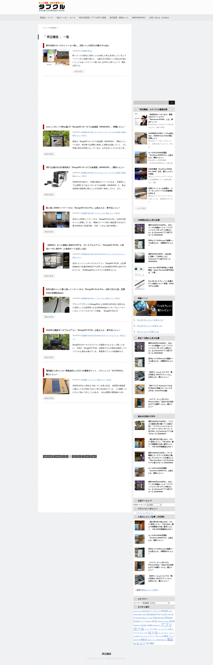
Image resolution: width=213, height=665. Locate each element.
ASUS (144, 614)
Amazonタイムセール (151, 611)
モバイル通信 (162, 636)
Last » (94, 456)
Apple (170, 611)
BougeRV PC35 (100, 254)
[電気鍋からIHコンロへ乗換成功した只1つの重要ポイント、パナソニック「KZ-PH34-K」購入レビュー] (56, 395)
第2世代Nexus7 (161, 640)
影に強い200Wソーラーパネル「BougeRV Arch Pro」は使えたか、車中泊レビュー (83, 208)
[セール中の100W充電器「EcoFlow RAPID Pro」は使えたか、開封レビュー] (141, 163)
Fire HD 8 (164, 614)
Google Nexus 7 (142, 618)
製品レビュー (76, 135)
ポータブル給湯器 (115, 132)
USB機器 (150, 625)
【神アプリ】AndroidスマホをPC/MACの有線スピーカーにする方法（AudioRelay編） (160, 388)
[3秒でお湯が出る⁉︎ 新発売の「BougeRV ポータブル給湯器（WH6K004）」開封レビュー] (56, 188)
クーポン (154, 629)
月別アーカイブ (139, 505)
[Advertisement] (63, 99)
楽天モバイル (152, 640)
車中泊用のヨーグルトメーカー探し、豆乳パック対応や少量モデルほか (77, 45)
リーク (171, 636)
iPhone (169, 617)
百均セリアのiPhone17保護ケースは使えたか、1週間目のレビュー (160, 242)
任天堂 (135, 640)
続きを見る (78, 71)
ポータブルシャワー (101, 132)
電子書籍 (150, 643)
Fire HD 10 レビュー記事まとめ (150, 320)
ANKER (164, 611)
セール (108, 254)
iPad (155, 618)
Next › (87, 456)
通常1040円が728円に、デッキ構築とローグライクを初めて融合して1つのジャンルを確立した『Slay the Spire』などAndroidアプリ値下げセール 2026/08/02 (161, 458)
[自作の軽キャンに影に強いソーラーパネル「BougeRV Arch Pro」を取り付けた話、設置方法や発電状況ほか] (56, 314)
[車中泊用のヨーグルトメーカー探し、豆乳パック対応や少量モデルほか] (56, 67)
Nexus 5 (160, 621)
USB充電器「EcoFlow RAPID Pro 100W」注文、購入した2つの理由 (160, 171)
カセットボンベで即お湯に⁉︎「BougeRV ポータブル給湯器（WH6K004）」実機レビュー (85, 127)
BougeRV (91, 132)
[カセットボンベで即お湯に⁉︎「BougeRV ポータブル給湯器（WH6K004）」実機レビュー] (56, 148)
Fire (158, 614)
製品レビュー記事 (149, 590)
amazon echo (137, 611)
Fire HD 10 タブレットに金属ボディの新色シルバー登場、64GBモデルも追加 (161, 283)
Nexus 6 (166, 621)
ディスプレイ (163, 633)
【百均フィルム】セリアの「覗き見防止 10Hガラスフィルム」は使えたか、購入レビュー (160, 374)
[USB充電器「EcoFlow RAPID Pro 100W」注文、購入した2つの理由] (141, 179)
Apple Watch (137, 614)
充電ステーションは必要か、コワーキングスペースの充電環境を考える (160, 190)
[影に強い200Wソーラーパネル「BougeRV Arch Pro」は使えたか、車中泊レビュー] (56, 229)
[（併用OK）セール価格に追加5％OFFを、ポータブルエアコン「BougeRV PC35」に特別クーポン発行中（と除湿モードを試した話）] (56, 270)
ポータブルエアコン (118, 254)
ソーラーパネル (100, 213)
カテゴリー (137, 603)
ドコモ (171, 633)
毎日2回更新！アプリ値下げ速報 (92, 18)
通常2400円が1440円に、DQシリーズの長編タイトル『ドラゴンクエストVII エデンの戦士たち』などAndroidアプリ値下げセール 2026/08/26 (160, 230)
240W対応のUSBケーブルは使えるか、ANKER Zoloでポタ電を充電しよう (161, 135)
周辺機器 (84, 51)
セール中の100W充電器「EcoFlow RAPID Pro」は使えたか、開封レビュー (160, 155)
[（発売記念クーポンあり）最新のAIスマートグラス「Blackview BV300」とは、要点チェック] (141, 125)
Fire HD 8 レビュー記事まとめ (149, 326)
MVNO (154, 621)
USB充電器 (143, 625)
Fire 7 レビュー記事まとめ (148, 332)
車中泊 (90, 51)
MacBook (148, 621)
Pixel (172, 621)
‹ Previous (58, 456)
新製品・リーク (46, 18)
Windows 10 (157, 625)
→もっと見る (140, 208)
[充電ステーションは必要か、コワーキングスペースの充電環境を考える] (141, 198)
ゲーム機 (167, 629)
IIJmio (150, 618)
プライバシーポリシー (144, 513)
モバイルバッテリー (148, 636)
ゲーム (161, 629)
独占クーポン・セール (66, 18)
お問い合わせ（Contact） (159, 18)
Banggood (151, 614)
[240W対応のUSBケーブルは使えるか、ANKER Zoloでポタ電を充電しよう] (141, 143)
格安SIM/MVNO (138, 18)
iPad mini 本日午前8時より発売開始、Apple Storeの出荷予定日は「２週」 (161, 270)
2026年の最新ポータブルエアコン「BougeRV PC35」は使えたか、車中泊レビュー (83, 330)
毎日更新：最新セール (119, 18)
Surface (136, 625)
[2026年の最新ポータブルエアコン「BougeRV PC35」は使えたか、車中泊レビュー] (56, 351)
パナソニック (92, 380)
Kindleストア (139, 621)
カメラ (147, 629)
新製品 (123, 132)
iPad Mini (161, 618)
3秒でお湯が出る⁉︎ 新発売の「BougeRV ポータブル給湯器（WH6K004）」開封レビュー (85, 167)
